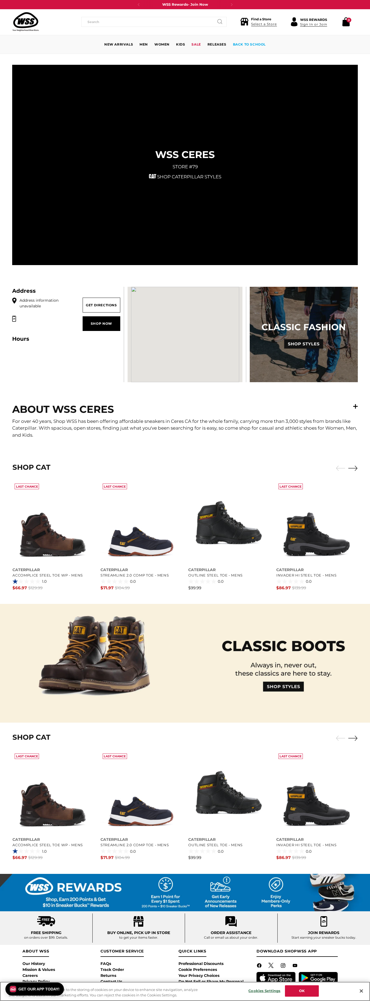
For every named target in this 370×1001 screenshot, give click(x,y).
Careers (30, 975)
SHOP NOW (101, 323)
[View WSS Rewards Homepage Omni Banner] (185, 893)
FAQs (105, 963)
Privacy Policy (36, 981)
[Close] (361, 991)
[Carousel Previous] (340, 468)
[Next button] (232, 4)
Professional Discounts (200, 963)
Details (61, 937)
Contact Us (111, 981)
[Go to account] (294, 21)
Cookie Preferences (197, 969)
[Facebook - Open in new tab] (260, 966)
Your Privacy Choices (198, 975)
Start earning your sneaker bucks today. (323, 937)
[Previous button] (139, 4)
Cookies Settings (264, 991)
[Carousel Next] (353, 468)
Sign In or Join (313, 24)
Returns (108, 975)
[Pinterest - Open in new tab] (271, 966)
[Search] (220, 21)
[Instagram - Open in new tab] (283, 966)
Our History (33, 963)
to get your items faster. (138, 937)
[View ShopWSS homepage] (25, 21)
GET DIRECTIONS (101, 305)
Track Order (112, 969)
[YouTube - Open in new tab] (295, 966)
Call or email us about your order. (231, 937)
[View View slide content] (185, 663)
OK (302, 991)
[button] (258, 21)
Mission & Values (38, 969)
